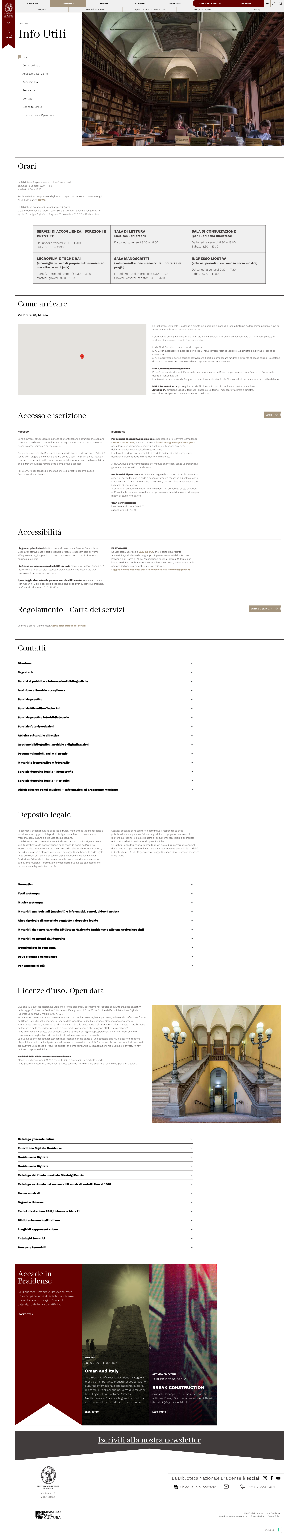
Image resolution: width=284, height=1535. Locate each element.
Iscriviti (246, 3)
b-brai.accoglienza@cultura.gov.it (175, 442)
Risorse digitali (203, 9)
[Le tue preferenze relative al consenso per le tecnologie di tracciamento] (279, 1530)
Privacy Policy (257, 1516)
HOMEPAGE (23, 24)
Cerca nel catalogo (210, 3)
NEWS (41, 200)
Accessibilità (30, 81)
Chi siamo (32, 3)
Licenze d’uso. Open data (38, 115)
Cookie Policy (274, 1516)
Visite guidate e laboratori (149, 9)
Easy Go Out (146, 551)
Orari (25, 57)
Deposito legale (32, 106)
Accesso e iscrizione (35, 73)
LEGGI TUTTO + (25, 1314)
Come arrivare (31, 65)
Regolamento (30, 90)
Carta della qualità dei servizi (68, 625)
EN (267, 3)
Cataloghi (139, 3)
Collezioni (175, 3)
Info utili (68, 3)
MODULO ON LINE (123, 442)
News (257, 9)
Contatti (27, 98)
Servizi (104, 3)
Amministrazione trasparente (233, 1516)
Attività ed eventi (95, 9)
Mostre (41, 9)
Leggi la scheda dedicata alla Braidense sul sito (150, 569)
